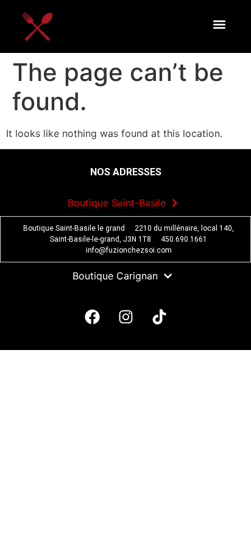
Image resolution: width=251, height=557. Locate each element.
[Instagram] (125, 316)
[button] (219, 25)
